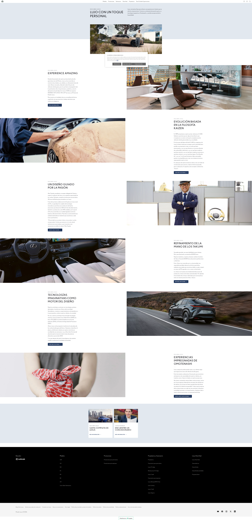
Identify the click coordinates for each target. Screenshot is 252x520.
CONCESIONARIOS (120, 425)
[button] (5, 1)
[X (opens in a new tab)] (230, 511)
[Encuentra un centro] (244, 1)
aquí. (117, 60)
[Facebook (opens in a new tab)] (222, 511)
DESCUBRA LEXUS (94, 425)
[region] (126, 59)
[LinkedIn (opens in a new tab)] (234, 511)
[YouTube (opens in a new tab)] (218, 511)
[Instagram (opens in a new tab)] (226, 511)
